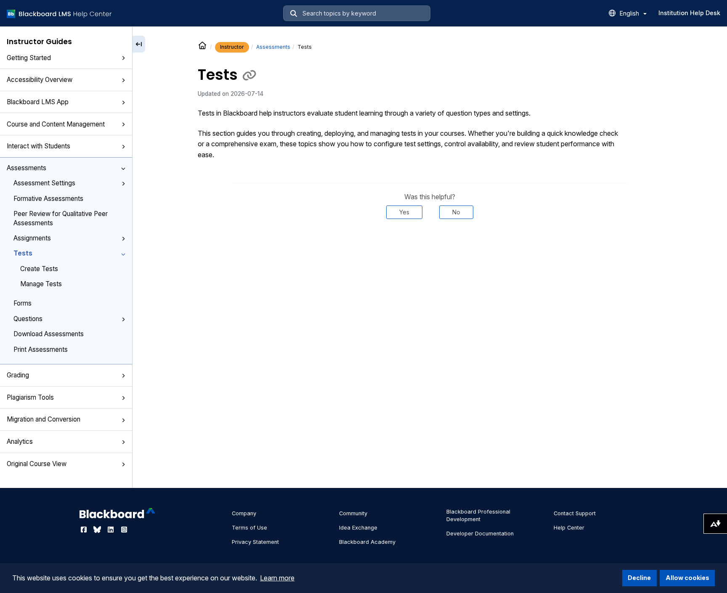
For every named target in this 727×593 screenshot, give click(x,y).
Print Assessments (40, 349)
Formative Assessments (48, 199)
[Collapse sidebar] (139, 44)
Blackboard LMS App (38, 102)
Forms (22, 303)
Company (244, 513)
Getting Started (29, 58)
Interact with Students (38, 146)
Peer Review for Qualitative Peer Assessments (60, 218)
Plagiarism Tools (30, 397)
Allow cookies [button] (687, 577)
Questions (27, 319)
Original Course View (36, 464)
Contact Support (575, 513)
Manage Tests (41, 284)
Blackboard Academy (367, 542)
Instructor (232, 47)
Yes (404, 212)
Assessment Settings (44, 183)
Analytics (20, 441)
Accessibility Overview (39, 80)
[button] (123, 58)
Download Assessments (48, 334)
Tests (22, 253)
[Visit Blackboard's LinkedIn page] (111, 529)
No (456, 212)
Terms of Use (249, 527)
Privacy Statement (255, 542)
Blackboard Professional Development (478, 515)
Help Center (569, 527)
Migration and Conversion (43, 419)
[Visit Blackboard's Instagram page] (124, 529)
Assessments (26, 168)
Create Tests (39, 269)
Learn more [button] (277, 578)
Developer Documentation (480, 533)
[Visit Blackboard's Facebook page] (85, 529)
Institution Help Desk (689, 12)
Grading (18, 375)
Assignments (32, 238)
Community (353, 513)
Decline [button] (639, 577)
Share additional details (430, 244)
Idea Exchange (358, 527)
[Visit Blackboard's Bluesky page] (98, 529)
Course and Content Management (56, 124)
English (630, 13)
